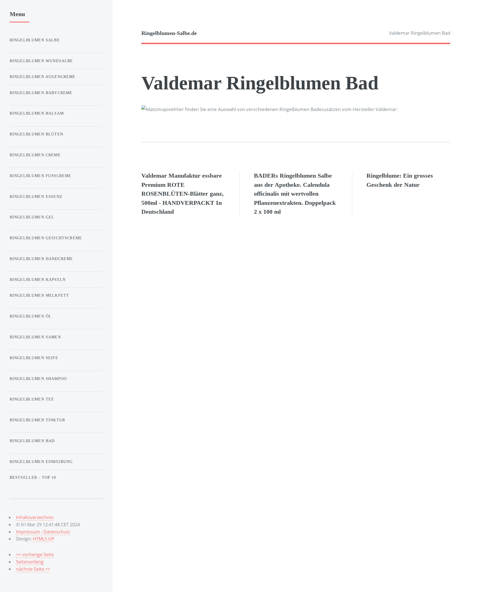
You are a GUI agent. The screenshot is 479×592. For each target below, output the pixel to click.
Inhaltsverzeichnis (34, 517)
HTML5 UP (43, 539)
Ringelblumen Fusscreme (41, 175)
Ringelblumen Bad (32, 441)
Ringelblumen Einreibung (41, 461)
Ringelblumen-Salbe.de (169, 33)
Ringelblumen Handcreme (41, 258)
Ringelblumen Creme (35, 155)
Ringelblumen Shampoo (38, 378)
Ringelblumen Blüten (36, 134)
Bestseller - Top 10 (33, 477)
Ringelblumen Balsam (37, 113)
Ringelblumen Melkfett (39, 295)
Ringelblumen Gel (32, 217)
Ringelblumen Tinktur (37, 420)
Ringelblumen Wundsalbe (41, 61)
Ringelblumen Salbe (35, 40)
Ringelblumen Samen (35, 337)
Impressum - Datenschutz (43, 532)
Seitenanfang (30, 562)
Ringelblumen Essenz (36, 196)
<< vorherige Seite (35, 554)
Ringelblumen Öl (31, 316)
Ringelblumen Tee (32, 399)
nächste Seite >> (33, 569)
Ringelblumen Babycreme (41, 92)
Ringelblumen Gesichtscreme (46, 238)
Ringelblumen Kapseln (38, 279)
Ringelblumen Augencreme (43, 76)
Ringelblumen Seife (34, 358)
